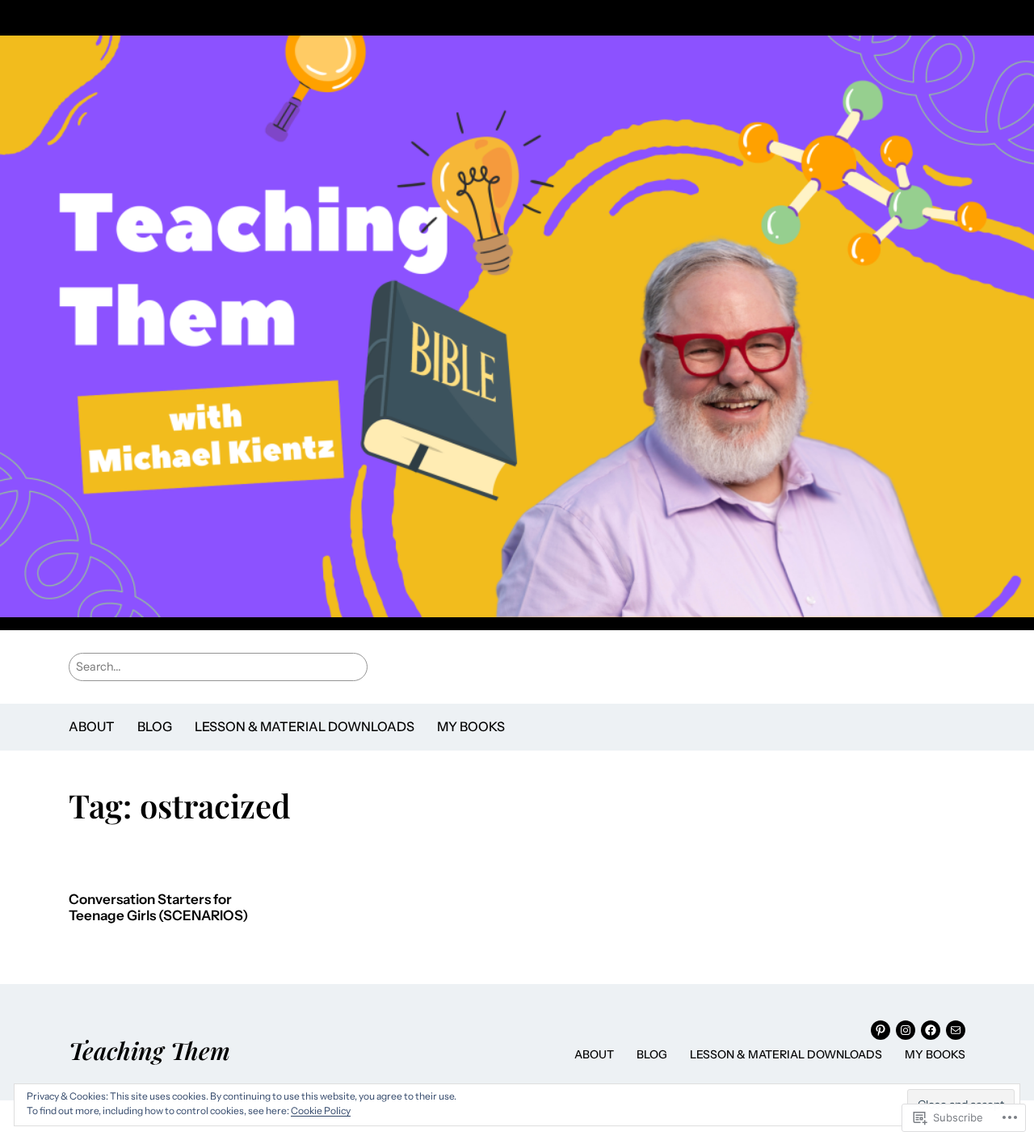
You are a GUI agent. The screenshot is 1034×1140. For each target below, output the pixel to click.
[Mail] (955, 1030)
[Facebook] (930, 1030)
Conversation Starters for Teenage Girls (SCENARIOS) (158, 907)
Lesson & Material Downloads (304, 726)
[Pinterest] (880, 1030)
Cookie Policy (321, 1110)
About (92, 726)
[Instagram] (905, 1030)
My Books (471, 726)
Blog (154, 726)
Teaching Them (149, 1050)
